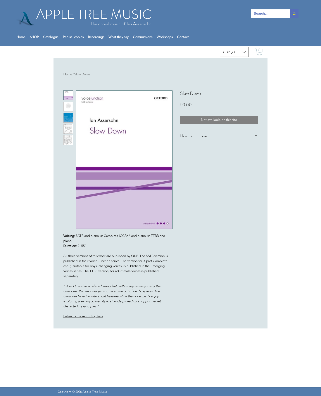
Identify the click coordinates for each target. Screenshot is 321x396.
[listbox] (234, 52)
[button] (34, 37)
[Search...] (294, 13)
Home (67, 74)
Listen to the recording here (83, 316)
